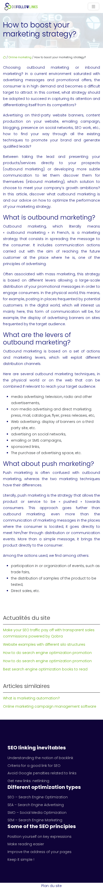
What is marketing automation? (31, 698)
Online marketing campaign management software (49, 706)
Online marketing (20, 57)
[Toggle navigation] (93, 6)
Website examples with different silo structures (44, 644)
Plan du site (51, 885)
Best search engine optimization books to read (45, 669)
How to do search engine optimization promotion (47, 652)
